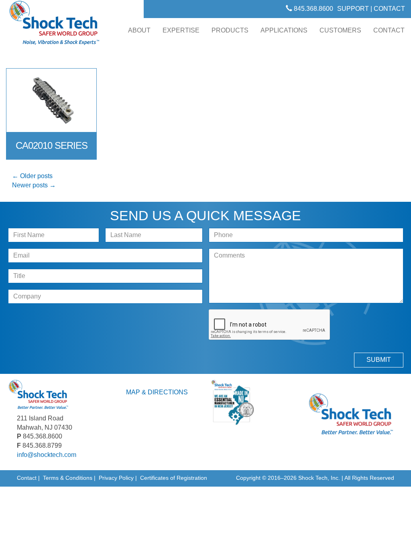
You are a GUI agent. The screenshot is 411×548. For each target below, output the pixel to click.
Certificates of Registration (173, 478)
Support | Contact (371, 8)
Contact (389, 30)
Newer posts (34, 185)
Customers (340, 30)
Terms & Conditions (67, 478)
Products (230, 30)
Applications (283, 30)
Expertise (181, 30)
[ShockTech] (54, 25)
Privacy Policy (116, 478)
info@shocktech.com (46, 454)
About (139, 30)
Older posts (32, 176)
